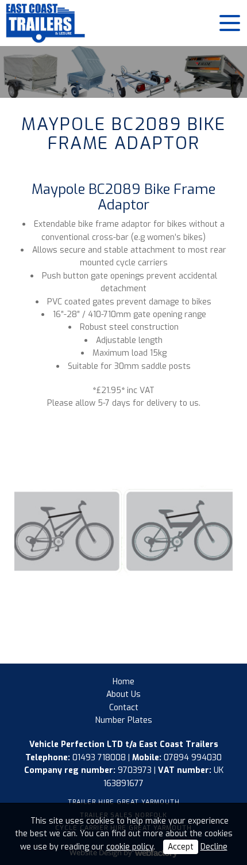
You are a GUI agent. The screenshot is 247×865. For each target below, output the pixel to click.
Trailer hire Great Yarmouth (124, 802)
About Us (123, 694)
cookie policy (129, 846)
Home (123, 681)
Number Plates (123, 720)
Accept (181, 846)
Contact (123, 707)
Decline (213, 846)
